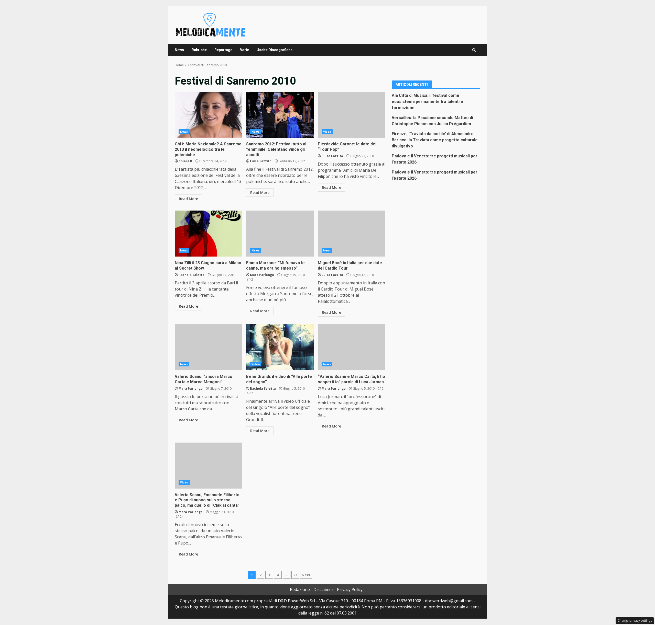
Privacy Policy (350, 589)
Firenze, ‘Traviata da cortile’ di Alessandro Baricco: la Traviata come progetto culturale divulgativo (435, 139)
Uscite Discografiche (274, 50)
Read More (188, 198)
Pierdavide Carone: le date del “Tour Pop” (351, 115)
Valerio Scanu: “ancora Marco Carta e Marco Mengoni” (208, 347)
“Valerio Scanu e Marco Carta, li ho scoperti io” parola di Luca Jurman (351, 347)
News (179, 50)
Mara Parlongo (262, 275)
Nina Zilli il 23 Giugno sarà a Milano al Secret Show (208, 234)
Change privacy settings (635, 620)
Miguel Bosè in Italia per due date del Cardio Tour (351, 234)
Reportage (223, 50)
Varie (244, 50)
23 (295, 574)
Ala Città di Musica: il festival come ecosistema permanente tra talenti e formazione (427, 101)
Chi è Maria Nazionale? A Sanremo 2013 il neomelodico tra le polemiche (208, 115)
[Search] (474, 50)
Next (306, 574)
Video (327, 131)
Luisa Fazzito (260, 161)
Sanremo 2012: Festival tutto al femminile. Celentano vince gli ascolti (280, 115)
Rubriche (199, 50)
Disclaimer (323, 589)
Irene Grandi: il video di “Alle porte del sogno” (280, 347)
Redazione (300, 589)
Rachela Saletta (191, 275)
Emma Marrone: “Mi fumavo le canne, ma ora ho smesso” (280, 234)
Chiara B (185, 161)
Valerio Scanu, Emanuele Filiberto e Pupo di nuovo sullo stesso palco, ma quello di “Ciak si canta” (208, 466)
